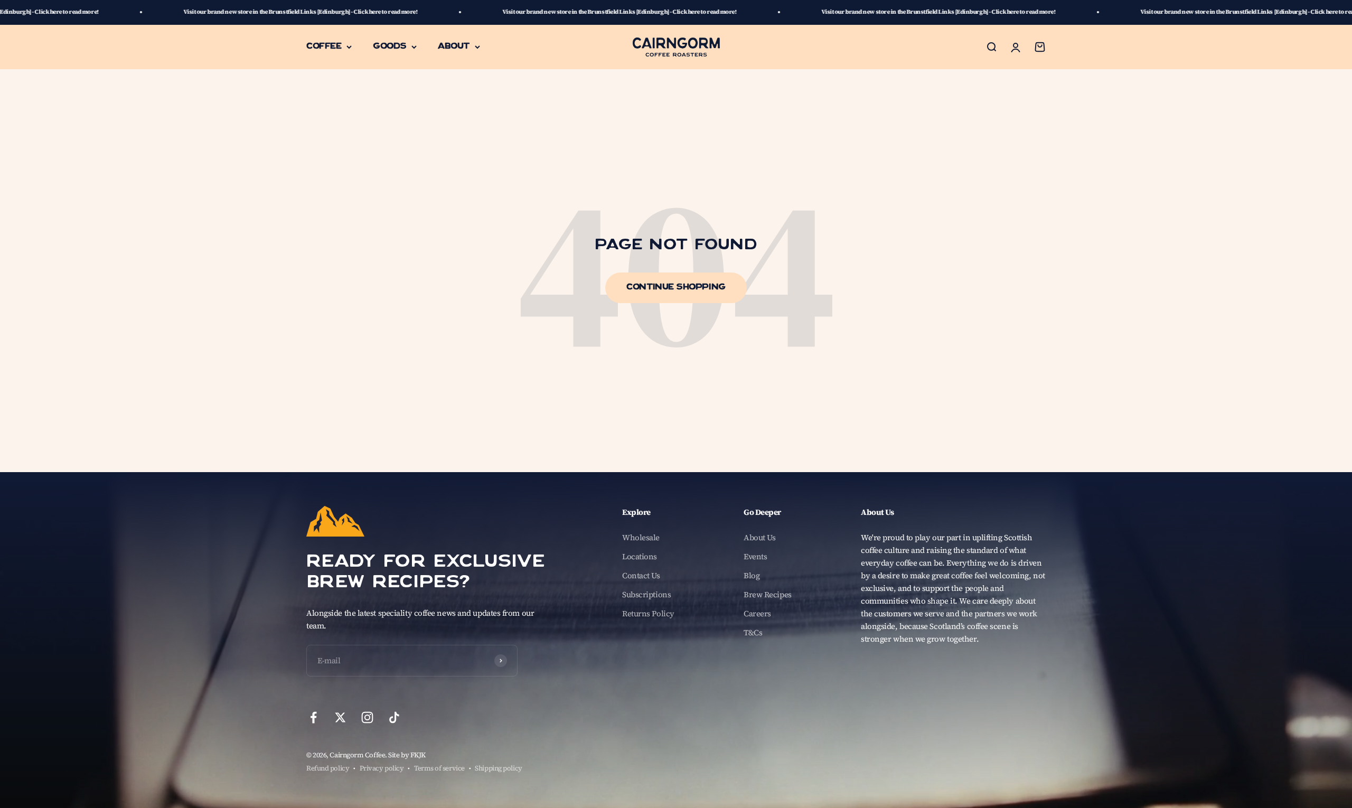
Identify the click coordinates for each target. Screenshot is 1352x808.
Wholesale (641, 537)
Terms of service (439, 768)
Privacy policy (382, 768)
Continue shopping (675, 288)
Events (755, 556)
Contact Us (641, 575)
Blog (751, 575)
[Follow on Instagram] (367, 717)
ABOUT (454, 46)
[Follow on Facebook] (313, 717)
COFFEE (323, 46)
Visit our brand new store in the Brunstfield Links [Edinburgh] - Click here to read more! (215, 12)
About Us (759, 537)
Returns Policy (648, 613)
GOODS (389, 46)
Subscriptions (646, 594)
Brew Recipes (768, 594)
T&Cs (753, 632)
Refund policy (327, 768)
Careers (757, 613)
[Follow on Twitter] (340, 717)
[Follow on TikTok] (394, 717)
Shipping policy (498, 768)
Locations (639, 556)
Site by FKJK (407, 754)
